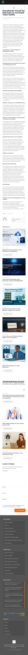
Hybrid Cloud (7, 570)
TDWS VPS (6, 525)
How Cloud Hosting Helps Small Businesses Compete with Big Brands (13, 605)
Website (4, 499)
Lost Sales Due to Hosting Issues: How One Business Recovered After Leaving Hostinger (13, 595)
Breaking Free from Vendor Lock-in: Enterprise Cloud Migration (13, 583)
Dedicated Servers (8, 528)
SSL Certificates (8, 543)
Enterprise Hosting (8, 534)
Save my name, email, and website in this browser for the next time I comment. (13, 506)
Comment (5, 470)
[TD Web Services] (3, 2)
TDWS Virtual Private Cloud (10, 567)
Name (4, 487)
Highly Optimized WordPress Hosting (13, 540)
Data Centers (7, 634)
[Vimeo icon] (10, 650)
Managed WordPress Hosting (11, 537)
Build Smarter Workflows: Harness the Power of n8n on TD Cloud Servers (13, 600)
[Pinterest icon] (15, 650)
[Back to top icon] (14, 641)
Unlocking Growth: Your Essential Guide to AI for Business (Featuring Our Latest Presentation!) (13, 397)
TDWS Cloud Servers (9, 552)
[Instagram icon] (17, 650)
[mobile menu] (26, 2)
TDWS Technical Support (16, 17)
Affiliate (6, 628)
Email (4, 493)
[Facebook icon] (7, 650)
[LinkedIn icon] (14, 650)
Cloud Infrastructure (9, 573)
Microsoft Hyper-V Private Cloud (12, 564)
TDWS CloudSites (8, 555)
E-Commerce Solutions (10, 531)
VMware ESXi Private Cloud (10, 561)
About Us (6, 622)
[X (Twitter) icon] (9, 650)
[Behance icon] (18, 650)
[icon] (20, 650)
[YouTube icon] (12, 650)
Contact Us (6, 631)
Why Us (6, 625)
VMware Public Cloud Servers (11, 558)
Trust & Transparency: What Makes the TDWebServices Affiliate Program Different (13, 589)
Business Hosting (8, 522)
